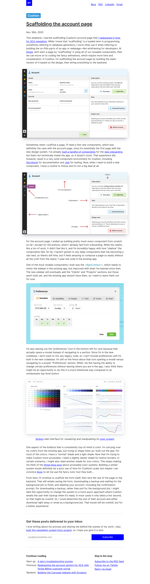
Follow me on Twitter (106, 565)
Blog (93, 4)
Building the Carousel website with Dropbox (62, 572)
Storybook (32, 162)
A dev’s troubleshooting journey (55, 561)
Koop (40, 471)
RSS (100, 4)
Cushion (33, 15)
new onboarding (113, 151)
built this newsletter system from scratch (49, 530)
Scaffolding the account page (59, 24)
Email (120, 4)
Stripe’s (39, 438)
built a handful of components (79, 151)
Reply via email (103, 569)
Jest (67, 162)
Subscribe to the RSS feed (109, 561)
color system (107, 438)
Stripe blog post (53, 464)
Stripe (29, 51)
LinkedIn (109, 4)
